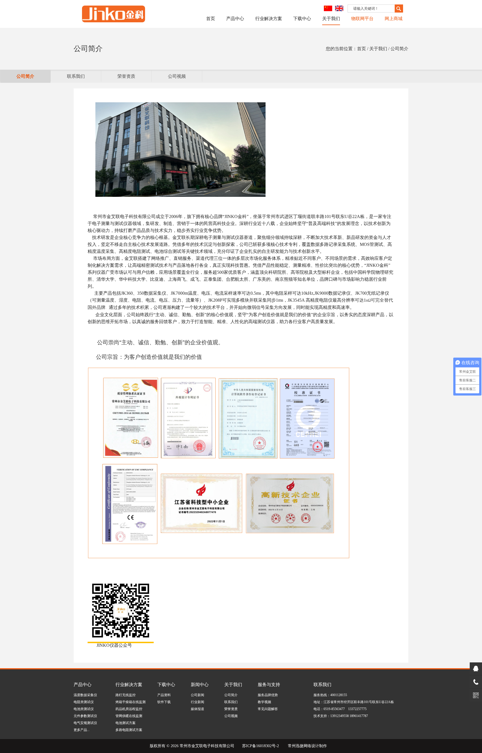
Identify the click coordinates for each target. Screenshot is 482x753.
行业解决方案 (268, 18)
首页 (210, 18)
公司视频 (177, 76)
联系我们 (76, 76)
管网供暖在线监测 (128, 716)
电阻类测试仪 (84, 702)
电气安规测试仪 (85, 723)
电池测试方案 (125, 723)
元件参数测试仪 (85, 716)
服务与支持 (269, 684)
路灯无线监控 (125, 695)
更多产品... (82, 730)
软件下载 (164, 702)
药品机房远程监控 (128, 709)
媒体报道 (197, 709)
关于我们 (331, 18)
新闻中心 (200, 684)
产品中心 (235, 18)
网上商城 (394, 18)
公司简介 (25, 76)
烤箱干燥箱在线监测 (130, 702)
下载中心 (302, 18)
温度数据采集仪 (85, 695)
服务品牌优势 (268, 695)
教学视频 (264, 702)
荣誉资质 (126, 76)
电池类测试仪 (84, 709)
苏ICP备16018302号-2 (260, 746)
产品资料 (164, 695)
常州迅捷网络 (299, 746)
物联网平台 (362, 18)
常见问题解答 (268, 709)
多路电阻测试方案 (128, 730)
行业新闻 (197, 702)
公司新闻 (197, 695)
